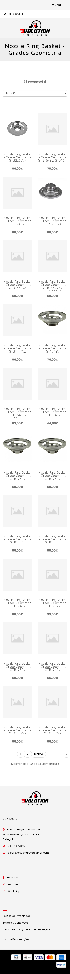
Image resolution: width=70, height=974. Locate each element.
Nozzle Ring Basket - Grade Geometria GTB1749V (17, 603)
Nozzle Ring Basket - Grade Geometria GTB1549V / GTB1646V (17, 413)
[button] (59, 5)
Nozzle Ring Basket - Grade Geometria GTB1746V (17, 539)
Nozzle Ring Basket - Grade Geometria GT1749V (17, 221)
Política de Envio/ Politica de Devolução (26, 929)
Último (38, 754)
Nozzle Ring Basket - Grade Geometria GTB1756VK (52, 730)
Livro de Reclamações (16, 939)
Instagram (14, 884)
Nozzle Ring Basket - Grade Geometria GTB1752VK (17, 730)
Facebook (13, 877)
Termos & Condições (15, 922)
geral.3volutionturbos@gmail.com (28, 852)
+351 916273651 (15, 13)
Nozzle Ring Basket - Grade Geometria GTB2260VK (17, 157)
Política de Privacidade (16, 916)
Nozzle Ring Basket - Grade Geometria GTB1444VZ (17, 284)
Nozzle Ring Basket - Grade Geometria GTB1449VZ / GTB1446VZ (52, 286)
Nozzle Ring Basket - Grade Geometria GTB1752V (17, 475)
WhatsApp (14, 891)
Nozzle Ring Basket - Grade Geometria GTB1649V (52, 412)
